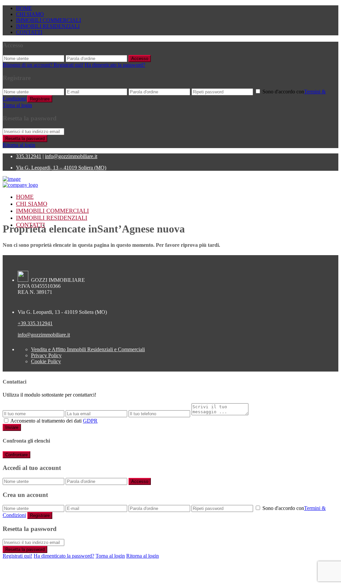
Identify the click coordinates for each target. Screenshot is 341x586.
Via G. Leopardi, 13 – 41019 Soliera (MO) (61, 167)
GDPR (90, 421)
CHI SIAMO (30, 14)
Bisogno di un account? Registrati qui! (43, 65)
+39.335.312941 (35, 323)
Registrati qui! (17, 556)
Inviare (11, 427)
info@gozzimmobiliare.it (71, 156)
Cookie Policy (46, 361)
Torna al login (17, 105)
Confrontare (16, 454)
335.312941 (28, 156)
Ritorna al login (19, 145)
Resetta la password (25, 138)
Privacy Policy (46, 355)
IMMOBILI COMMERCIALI (48, 20)
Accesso (139, 58)
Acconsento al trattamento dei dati (54, 421)
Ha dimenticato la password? (115, 65)
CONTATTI (29, 32)
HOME (24, 8)
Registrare (40, 98)
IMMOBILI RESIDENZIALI (48, 26)
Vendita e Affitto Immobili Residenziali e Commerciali (88, 349)
